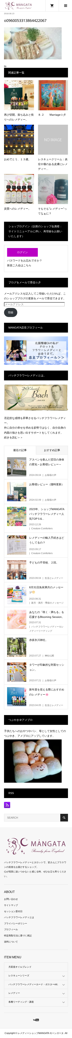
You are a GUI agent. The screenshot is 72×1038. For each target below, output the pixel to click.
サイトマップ (11, 905)
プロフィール (11, 929)
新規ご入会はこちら (19, 265)
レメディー (14, 993)
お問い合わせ (11, 899)
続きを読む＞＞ (13, 437)
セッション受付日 (13, 911)
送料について (11, 941)
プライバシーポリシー (15, 923)
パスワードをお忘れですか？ (24, 260)
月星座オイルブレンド (19, 967)
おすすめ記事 (52, 450)
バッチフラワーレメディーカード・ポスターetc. (33, 984)
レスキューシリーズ (18, 975)
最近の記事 (20, 450)
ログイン (22, 252)
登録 (10, 312)
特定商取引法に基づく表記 (18, 935)
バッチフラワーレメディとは (19, 917)
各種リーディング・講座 (21, 1002)
